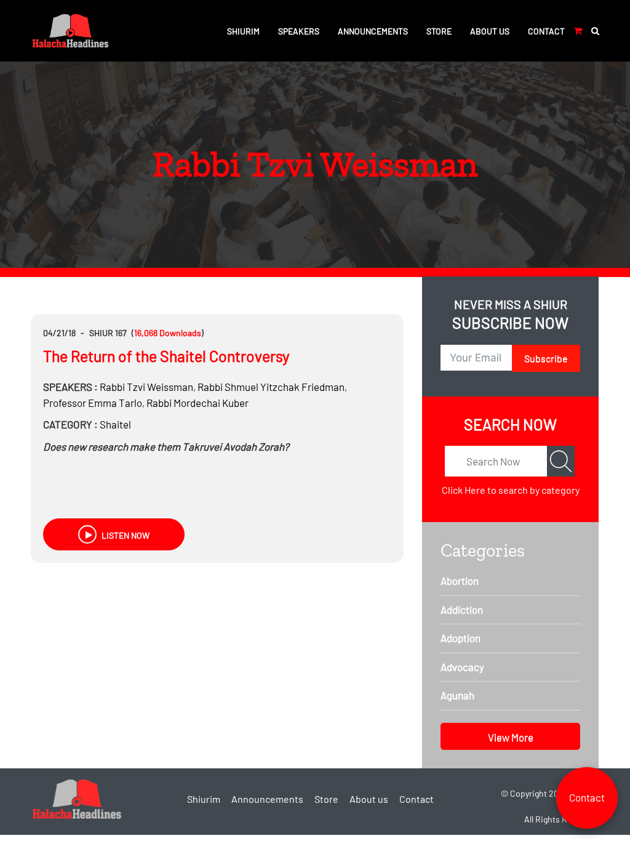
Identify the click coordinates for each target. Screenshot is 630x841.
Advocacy (462, 667)
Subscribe (546, 358)
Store (439, 31)
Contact (546, 31)
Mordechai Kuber (197, 402)
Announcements (373, 31)
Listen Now (125, 535)
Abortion (460, 580)
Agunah (457, 695)
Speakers (298, 31)
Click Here (463, 490)
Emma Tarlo (92, 402)
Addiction (462, 609)
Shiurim (243, 31)
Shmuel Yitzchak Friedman (271, 386)
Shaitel (115, 424)
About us (489, 31)
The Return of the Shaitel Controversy (166, 356)
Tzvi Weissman (146, 386)
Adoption (460, 638)
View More (510, 737)
